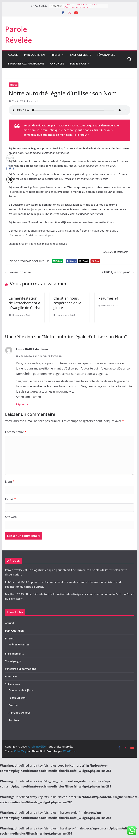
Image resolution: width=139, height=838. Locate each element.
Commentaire (15, 432)
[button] (62, 54)
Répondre (22, 404)
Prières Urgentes (19, 644)
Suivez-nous (78, 63)
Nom (9, 482)
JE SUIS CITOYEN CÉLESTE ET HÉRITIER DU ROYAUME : (80, 7)
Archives (14, 720)
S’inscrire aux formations (26, 63)
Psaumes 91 (108, 298)
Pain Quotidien (34, 54)
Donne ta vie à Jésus (21, 690)
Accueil (13, 54)
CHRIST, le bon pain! (116, 272)
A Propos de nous (20, 712)
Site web (11, 517)
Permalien (56, 355)
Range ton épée (20, 272)
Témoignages (106, 54)
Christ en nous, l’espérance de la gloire (67, 303)
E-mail (10, 499)
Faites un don (17, 697)
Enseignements (80, 54)
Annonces (57, 63)
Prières (55, 54)
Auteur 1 (33, 101)
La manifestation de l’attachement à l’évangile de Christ (24, 303)
